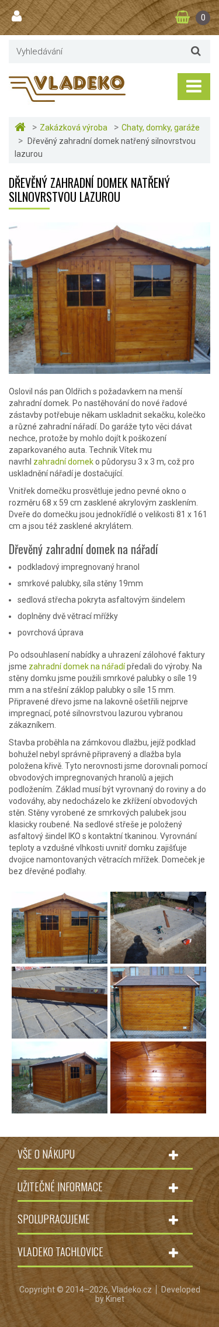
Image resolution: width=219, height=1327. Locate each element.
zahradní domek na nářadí (77, 666)
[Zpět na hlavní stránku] (22, 127)
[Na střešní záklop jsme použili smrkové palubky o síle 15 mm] (158, 1107)
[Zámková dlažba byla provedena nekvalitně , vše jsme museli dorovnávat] (59, 1032)
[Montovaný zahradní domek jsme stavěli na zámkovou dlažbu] (59, 957)
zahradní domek (63, 461)
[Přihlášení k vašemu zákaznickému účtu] (18, 16)
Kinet (115, 1299)
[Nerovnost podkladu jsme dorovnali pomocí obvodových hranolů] (158, 957)
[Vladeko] (67, 87)
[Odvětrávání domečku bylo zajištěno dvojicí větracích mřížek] (158, 1032)
